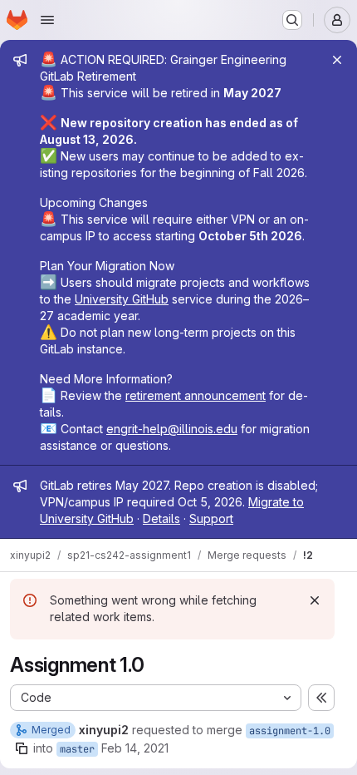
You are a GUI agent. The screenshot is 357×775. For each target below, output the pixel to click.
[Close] (337, 60)
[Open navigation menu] (47, 20)
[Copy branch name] (22, 748)
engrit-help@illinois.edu (171, 429)
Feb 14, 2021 (135, 748)
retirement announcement (195, 395)
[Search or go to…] (292, 20)
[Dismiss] (315, 600)
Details (161, 518)
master (77, 749)
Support (211, 518)
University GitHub (122, 299)
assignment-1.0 (289, 731)
